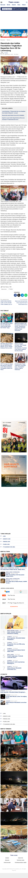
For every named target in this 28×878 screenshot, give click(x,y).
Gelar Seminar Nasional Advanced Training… (14, 632)
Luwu (4, 536)
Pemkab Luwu (6, 541)
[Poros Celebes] (13, 2)
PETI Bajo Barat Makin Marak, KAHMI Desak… (16, 582)
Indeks (7, 858)
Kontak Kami (7, 862)
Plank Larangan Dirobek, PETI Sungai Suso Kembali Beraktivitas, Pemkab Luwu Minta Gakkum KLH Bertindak (21, 347)
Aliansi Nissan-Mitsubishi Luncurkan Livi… (14, 668)
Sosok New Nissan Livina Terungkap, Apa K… (16, 697)
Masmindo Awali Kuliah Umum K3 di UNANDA (13, 115)
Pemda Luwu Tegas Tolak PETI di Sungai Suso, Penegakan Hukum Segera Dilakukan (20, 366)
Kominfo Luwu (6, 539)
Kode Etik (20, 858)
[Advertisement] (14, 19)
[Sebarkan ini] (15, 295)
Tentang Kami (20, 860)
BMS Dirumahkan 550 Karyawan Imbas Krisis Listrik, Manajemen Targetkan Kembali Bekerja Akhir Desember (21, 327)
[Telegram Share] (22, 295)
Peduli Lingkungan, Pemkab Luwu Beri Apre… (15, 656)
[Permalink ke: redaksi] (2, 53)
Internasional (11, 568)
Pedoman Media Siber (20, 862)
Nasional (17, 568)
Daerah (5, 568)
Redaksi (7, 860)
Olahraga (9, 642)
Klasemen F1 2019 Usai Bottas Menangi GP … (16, 662)
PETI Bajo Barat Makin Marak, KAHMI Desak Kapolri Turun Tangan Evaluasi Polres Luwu (7, 346)
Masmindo (4, 289)
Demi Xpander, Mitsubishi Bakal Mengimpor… (16, 638)
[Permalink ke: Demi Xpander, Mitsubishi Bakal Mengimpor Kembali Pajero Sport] (14, 683)
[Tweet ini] (18, 295)
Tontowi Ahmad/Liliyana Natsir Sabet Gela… (16, 650)
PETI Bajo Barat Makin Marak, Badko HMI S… (13, 569)
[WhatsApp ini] (25, 295)
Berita (2, 568)
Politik (16, 630)
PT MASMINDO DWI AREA (9, 547)
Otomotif (9, 636)
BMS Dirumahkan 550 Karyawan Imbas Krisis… (15, 575)
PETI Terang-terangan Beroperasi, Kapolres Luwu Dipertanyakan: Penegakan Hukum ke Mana (7, 366)
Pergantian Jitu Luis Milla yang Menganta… (16, 644)
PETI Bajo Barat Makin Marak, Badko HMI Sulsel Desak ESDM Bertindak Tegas (7, 325)
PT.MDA (11, 289)
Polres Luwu (6, 544)
